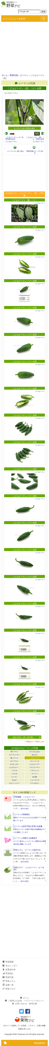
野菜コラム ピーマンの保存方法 (27, 850)
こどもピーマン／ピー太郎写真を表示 (14, 138)
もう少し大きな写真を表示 (24, 128)
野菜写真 (14, 75)
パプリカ (14, 770)
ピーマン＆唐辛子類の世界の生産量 (28, 826)
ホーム (5, 75)
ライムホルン (34, 783)
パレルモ (14, 773)
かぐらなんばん (34, 751)
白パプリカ (14, 761)
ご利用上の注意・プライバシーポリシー (26, 1000)
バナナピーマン (34, 767)
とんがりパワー (34, 764)
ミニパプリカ (34, 780)
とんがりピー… (14, 767)
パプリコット (34, 770)
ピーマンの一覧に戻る (15, 151)
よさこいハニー (14, 783)
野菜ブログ (11, 988)
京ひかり (35, 755)
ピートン (35, 773)
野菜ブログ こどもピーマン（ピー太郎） (29, 868)
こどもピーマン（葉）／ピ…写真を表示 (35, 138)
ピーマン (24, 75)
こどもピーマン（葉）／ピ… (24, 200)
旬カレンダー (12, 965)
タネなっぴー (14, 764)
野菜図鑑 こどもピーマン (24, 796)
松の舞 (34, 777)
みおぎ (14, 780)
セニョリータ (34, 761)
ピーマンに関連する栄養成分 (25, 838)
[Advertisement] (24, 48)
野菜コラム (11, 981)
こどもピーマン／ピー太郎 (24, 227)
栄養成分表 (11, 969)
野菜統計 (10, 973)
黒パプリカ (14, 758)
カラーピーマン (14, 755)
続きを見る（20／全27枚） (23, 737)
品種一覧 (10, 984)
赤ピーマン (14, 751)
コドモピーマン (11, 141)
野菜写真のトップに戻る (35, 152)
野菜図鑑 (10, 961)
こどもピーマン (34, 758)
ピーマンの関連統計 (22, 814)
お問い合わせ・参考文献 (26, 1003)
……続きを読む (23, 808)
